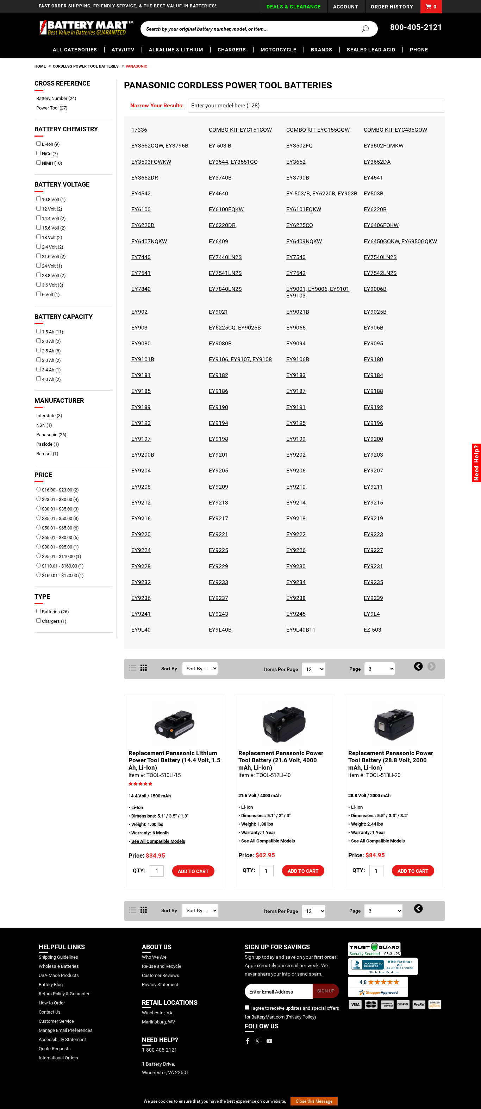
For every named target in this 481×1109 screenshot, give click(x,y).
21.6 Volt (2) (53, 256)
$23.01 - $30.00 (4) (60, 499)
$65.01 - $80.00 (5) (60, 537)
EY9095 (372, 343)
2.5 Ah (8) (51, 350)
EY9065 (295, 327)
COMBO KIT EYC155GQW (317, 129)
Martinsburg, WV (158, 1022)
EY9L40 (140, 629)
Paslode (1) (50, 444)
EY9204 (140, 470)
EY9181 (140, 375)
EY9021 (217, 311)
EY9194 (217, 423)
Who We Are (154, 957)
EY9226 (295, 550)
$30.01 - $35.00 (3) (60, 509)
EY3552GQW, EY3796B (159, 145)
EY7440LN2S (224, 257)
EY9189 (140, 407)
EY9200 (372, 439)
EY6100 (140, 209)
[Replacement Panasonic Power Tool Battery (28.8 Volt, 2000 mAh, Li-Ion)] (394, 725)
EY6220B (374, 209)
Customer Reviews (160, 975)
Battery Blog (51, 984)
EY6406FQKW (380, 225)
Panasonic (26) (54, 434)
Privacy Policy (300, 1017)
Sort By (169, 668)
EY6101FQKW (303, 209)
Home (40, 66)
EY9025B (374, 311)
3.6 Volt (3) (52, 285)
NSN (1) (46, 425)
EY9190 (217, 407)
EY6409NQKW (303, 241)
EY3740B (219, 177)
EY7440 (140, 257)
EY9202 (295, 454)
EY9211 (372, 486)
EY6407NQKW (148, 241)
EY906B (372, 327)
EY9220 (140, 534)
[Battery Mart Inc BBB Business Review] (383, 966)
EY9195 (295, 423)
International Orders (58, 1057)
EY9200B (142, 454)
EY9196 (372, 423)
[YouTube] (269, 1041)
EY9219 (372, 518)
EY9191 (295, 407)
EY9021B (297, 311)
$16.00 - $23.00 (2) (60, 490)
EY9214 (295, 502)
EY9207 (372, 470)
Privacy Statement (160, 984)
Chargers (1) (54, 621)
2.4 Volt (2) (52, 247)
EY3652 (295, 161)
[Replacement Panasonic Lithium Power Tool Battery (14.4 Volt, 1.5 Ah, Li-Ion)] (175, 725)
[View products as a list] (132, 910)
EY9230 (295, 566)
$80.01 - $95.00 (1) (60, 547)
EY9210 (295, 486)
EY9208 (140, 486)
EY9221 (217, 534)
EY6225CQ (299, 225)
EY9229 (217, 566)
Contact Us (50, 1012)
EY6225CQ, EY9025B (234, 327)
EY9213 (217, 502)
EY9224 (140, 550)
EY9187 (295, 391)
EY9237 (217, 598)
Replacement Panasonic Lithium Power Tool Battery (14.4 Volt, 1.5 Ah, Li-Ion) (174, 760)
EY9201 (217, 454)
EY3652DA (376, 161)
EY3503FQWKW (150, 161)
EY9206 (295, 470)
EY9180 (372, 359)
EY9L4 (371, 613)
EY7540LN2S (379, 257)
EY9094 (295, 343)
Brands (321, 49)
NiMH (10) (51, 163)
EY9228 (140, 566)
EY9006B (374, 289)
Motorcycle (278, 49)
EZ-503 (371, 629)
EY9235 (372, 582)
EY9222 (295, 534)
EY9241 (140, 613)
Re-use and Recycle (161, 966)
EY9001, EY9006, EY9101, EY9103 (317, 292)
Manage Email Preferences (66, 1030)
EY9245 (295, 613)
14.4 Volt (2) (53, 218)
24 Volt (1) (51, 266)
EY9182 (217, 375)
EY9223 (372, 534)
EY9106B (297, 359)
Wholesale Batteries (59, 966)
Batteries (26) (55, 611)
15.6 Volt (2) (53, 228)
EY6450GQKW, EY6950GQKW (399, 241)
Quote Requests (55, 1048)
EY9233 (217, 582)
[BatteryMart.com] (86, 27)
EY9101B (142, 359)
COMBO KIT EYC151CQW (239, 129)
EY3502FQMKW (383, 145)
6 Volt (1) (50, 294)
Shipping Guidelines (58, 957)
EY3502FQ (299, 145)
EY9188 (372, 391)
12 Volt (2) (51, 209)
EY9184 (372, 375)
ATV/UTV (123, 49)
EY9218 (295, 518)
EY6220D (142, 225)
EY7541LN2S (224, 273)
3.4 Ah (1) (51, 369)
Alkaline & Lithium (176, 49)
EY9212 (140, 502)
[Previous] (418, 667)
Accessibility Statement (62, 1039)
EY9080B (219, 343)
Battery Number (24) (58, 98)
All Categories (75, 49)
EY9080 (140, 343)
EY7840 (140, 289)
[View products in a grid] (143, 668)
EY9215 (372, 502)
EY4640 (217, 193)
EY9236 (140, 598)
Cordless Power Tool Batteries (86, 66)
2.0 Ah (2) (51, 341)
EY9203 (372, 454)
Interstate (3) (51, 415)
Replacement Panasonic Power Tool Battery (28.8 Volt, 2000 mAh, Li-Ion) (390, 760)
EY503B (372, 193)
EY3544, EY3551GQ (232, 161)
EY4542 (140, 193)
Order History (392, 7)
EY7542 (295, 273)
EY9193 (140, 423)
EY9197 (140, 439)
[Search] (361, 28)
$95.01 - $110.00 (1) (61, 556)
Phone (419, 49)
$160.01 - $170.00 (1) (62, 575)
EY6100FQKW (225, 209)
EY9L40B (219, 629)
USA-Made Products (59, 975)
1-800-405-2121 (159, 1050)
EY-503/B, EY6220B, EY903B (321, 193)
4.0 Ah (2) (51, 379)
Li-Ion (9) (50, 144)
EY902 (139, 311)
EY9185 (140, 391)
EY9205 (217, 470)
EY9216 (140, 518)
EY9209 (217, 486)
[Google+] (258, 1041)
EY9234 (295, 582)
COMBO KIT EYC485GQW (394, 129)
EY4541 (372, 177)
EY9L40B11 (300, 629)
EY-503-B (219, 145)
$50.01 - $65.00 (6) (60, 528)
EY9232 (140, 582)
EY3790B (297, 177)
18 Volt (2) (51, 237)
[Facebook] (247, 1041)
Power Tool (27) (54, 108)
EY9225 (217, 550)
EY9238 (295, 598)
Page (355, 669)
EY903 (139, 327)
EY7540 (295, 257)
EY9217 (217, 518)
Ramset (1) (49, 453)
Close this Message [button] (314, 1101)
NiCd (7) (49, 153)
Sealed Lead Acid (371, 49)
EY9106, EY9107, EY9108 (239, 359)
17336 (138, 129)
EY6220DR (221, 225)
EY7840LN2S (224, 289)
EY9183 (295, 375)
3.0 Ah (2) (51, 360)
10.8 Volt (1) (53, 199)
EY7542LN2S (379, 273)
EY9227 (372, 550)
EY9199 (295, 439)
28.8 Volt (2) (53, 275)
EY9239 (372, 598)
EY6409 (217, 241)
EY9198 (217, 439)
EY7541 (140, 273)
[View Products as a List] (132, 668)
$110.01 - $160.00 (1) (62, 566)
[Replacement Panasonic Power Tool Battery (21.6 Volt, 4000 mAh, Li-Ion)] (284, 725)
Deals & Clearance (294, 7)
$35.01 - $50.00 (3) (60, 518)
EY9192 (372, 407)
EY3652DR (144, 177)
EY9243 (217, 613)
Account (345, 7)
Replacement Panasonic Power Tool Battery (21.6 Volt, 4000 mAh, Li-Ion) (280, 760)
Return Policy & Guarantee (64, 993)
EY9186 (217, 391)
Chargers (232, 49)
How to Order (52, 1002)
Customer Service (56, 1021)
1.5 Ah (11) (52, 331)
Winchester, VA (157, 1012)
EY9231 (372, 566)
